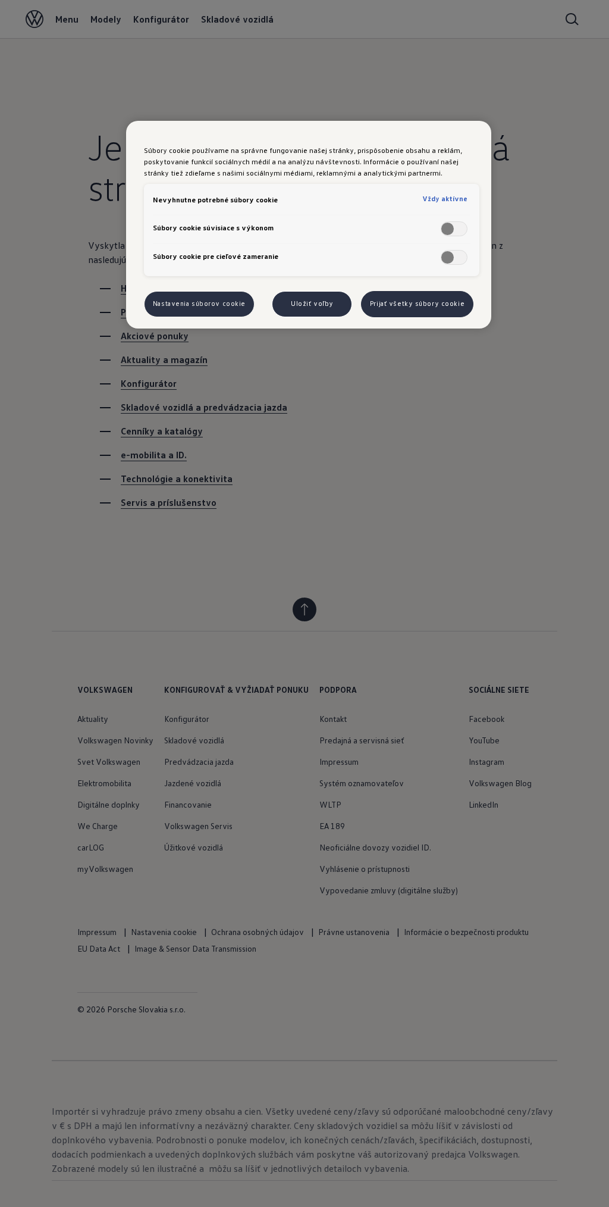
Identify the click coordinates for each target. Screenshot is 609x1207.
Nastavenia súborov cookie (199, 303)
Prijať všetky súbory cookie (417, 303)
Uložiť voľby (312, 303)
